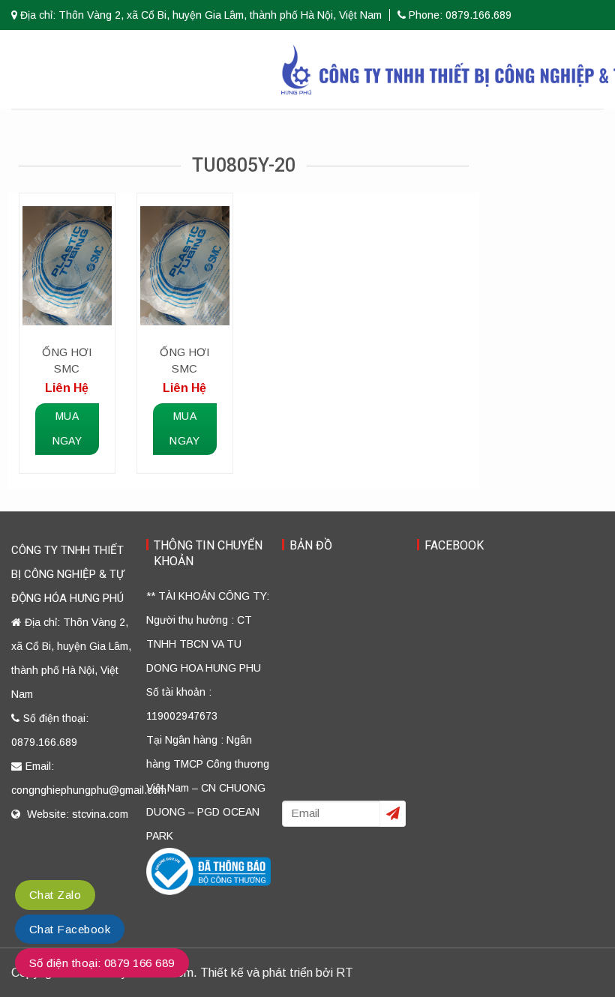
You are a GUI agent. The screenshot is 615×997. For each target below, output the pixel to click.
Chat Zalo (55, 894)
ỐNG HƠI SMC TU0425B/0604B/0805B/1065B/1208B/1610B (66, 361)
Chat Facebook (69, 929)
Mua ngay (67, 429)
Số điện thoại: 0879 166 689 (102, 963)
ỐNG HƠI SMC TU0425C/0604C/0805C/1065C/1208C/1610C (184, 361)
